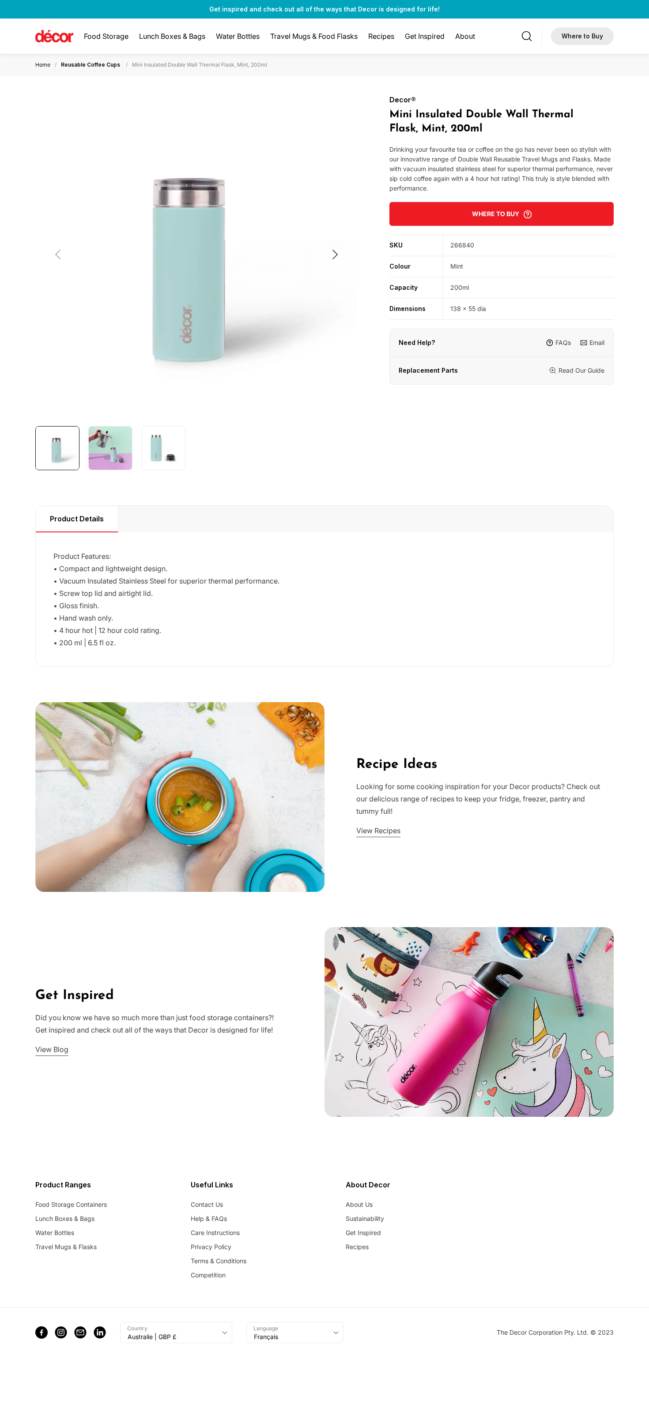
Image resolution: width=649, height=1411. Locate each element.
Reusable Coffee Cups (90, 64)
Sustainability (365, 1218)
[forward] (335, 254)
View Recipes (378, 830)
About (465, 36)
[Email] (80, 1332)
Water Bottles (238, 36)
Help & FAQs (209, 1218)
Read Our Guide (581, 370)
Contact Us (207, 1204)
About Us (359, 1204)
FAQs (563, 342)
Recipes (381, 36)
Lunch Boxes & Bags (172, 36)
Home (42, 64)
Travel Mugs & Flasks (66, 1246)
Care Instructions (215, 1232)
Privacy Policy (211, 1246)
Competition (208, 1275)
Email (596, 342)
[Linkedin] (100, 1332)
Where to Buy (582, 36)
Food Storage (106, 36)
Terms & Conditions (218, 1261)
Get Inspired (425, 36)
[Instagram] (61, 1332)
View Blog (51, 1049)
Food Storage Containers (71, 1204)
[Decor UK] (54, 36)
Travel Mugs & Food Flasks (314, 36)
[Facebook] (41, 1332)
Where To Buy (495, 213)
